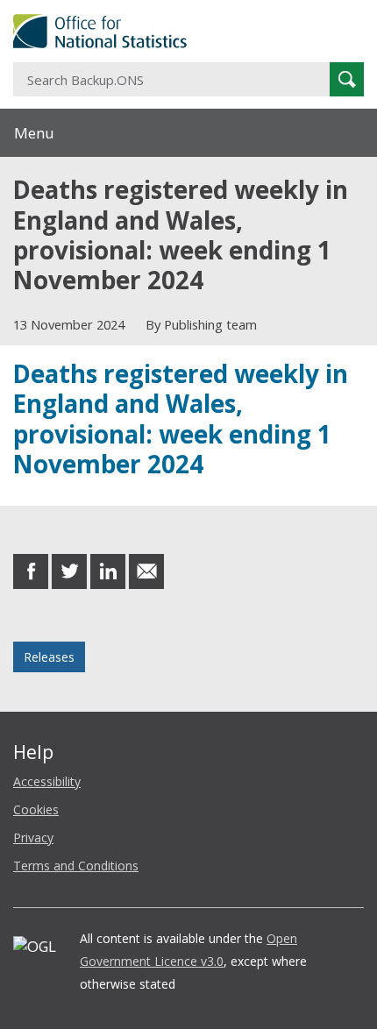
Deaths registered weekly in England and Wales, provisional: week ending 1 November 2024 (180, 418)
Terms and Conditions (76, 865)
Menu (34, 133)
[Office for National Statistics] (188, 31)
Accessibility (47, 781)
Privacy (33, 837)
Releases (49, 657)
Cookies (36, 809)
